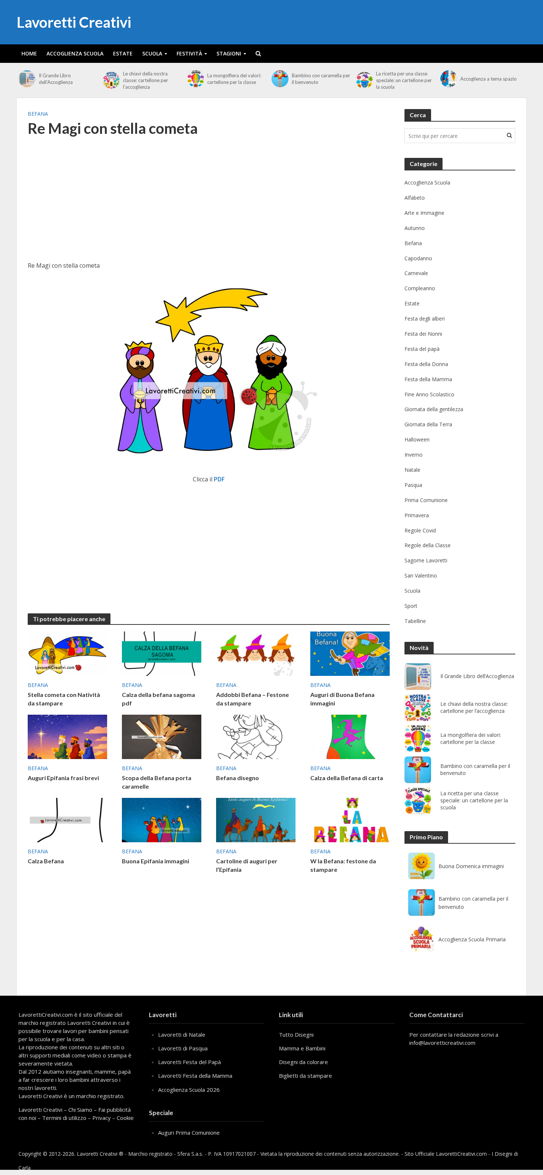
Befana (38, 113)
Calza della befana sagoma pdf (158, 699)
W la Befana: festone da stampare (343, 865)
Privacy (101, 1117)
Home (29, 53)
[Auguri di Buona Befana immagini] (350, 653)
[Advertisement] (209, 203)
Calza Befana (46, 860)
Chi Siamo (80, 1109)
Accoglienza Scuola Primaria (472, 939)
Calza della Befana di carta (346, 777)
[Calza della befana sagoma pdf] (161, 653)
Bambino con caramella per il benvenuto (321, 78)
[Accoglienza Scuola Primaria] (421, 939)
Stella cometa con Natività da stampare (64, 699)
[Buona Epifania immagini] (161, 820)
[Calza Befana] (67, 820)
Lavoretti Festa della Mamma (195, 1075)
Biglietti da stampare (305, 1075)
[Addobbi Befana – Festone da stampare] (256, 653)
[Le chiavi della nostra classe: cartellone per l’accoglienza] (111, 80)
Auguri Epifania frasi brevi (63, 777)
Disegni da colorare (303, 1062)
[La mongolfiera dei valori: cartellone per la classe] (195, 78)
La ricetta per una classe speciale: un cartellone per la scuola (404, 80)
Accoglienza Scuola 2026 (189, 1089)
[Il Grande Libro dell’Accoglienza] (26, 78)
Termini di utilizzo (64, 1117)
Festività (189, 53)
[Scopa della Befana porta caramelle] (161, 736)
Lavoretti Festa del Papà (189, 1062)
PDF (219, 479)
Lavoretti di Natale (181, 1034)
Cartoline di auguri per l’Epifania (246, 865)
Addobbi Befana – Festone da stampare (252, 699)
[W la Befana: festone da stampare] (350, 820)
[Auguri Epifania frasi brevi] (67, 736)
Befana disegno (237, 777)
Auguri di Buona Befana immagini (342, 699)
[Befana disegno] (256, 736)
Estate (123, 53)
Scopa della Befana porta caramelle (156, 782)
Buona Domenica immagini (471, 866)
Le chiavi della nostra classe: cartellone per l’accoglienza (145, 80)
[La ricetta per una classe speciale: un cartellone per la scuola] (364, 80)
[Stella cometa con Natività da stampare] (67, 653)
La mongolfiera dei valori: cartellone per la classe (234, 78)
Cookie (125, 1117)
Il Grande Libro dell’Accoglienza (56, 78)
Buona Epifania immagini (155, 860)
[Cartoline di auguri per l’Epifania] (256, 820)
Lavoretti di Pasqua (183, 1048)
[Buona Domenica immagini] (421, 866)
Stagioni (228, 53)
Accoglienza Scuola (75, 53)
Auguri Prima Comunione (189, 1132)
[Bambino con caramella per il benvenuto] (280, 78)
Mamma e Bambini (302, 1048)
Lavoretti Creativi (74, 22)
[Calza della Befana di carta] (350, 736)
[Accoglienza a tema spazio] (448, 78)
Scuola (152, 53)
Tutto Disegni (296, 1034)
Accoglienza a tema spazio (488, 79)
